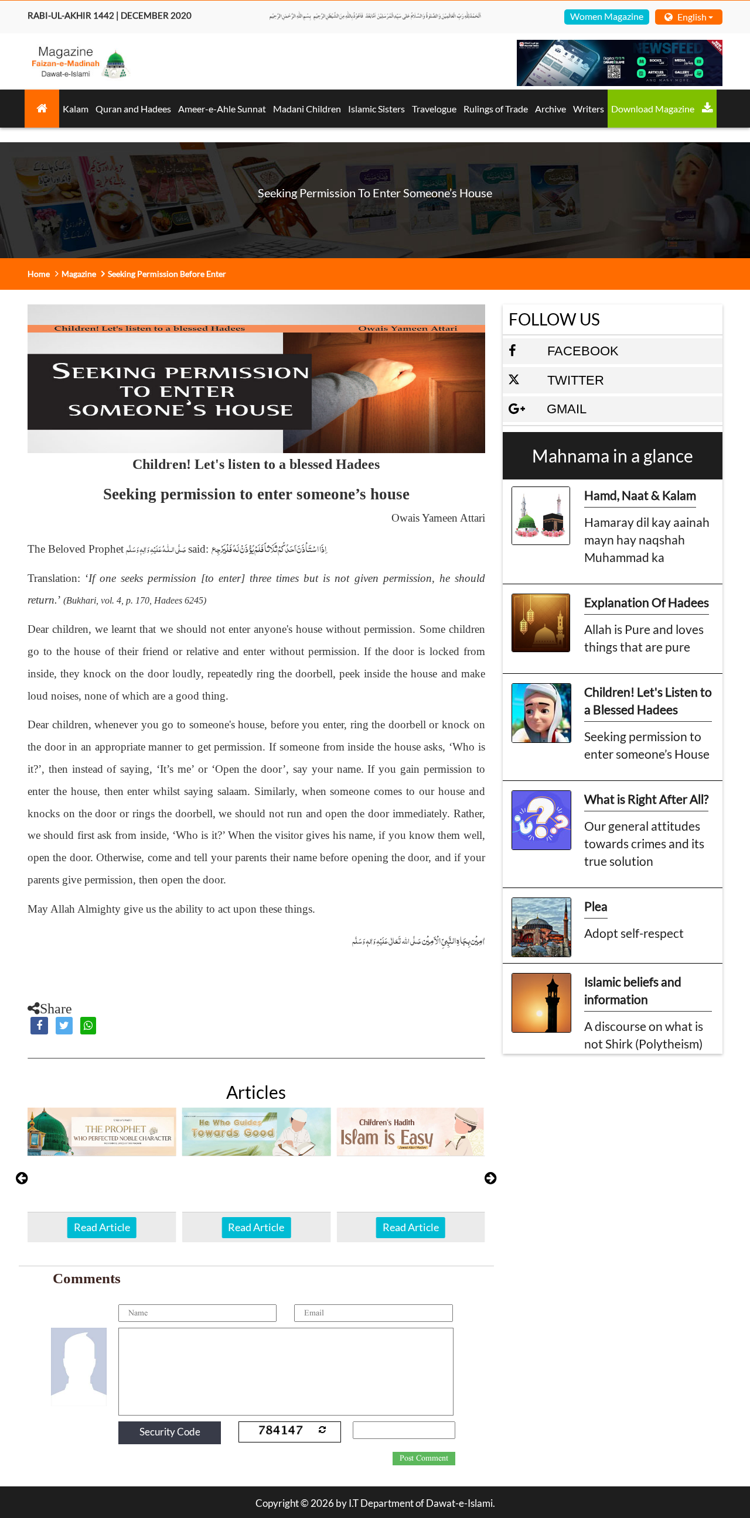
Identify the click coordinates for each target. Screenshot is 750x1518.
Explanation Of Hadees (646, 602)
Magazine (79, 274)
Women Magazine (606, 16)
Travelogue (434, 108)
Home (39, 274)
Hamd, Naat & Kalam (640, 495)
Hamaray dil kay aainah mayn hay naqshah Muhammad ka (647, 539)
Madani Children (307, 108)
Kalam (75, 108)
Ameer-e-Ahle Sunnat (222, 108)
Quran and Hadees (133, 108)
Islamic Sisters (376, 108)
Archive (550, 108)
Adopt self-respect (634, 933)
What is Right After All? (646, 798)
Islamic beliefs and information (632, 990)
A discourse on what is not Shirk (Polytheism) (643, 1035)
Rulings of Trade (495, 108)
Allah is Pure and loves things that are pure (644, 638)
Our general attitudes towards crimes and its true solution (644, 843)
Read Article (102, 1227)
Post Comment (424, 1458)
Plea (596, 906)
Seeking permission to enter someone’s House (647, 745)
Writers (588, 108)
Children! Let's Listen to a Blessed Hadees (648, 700)
